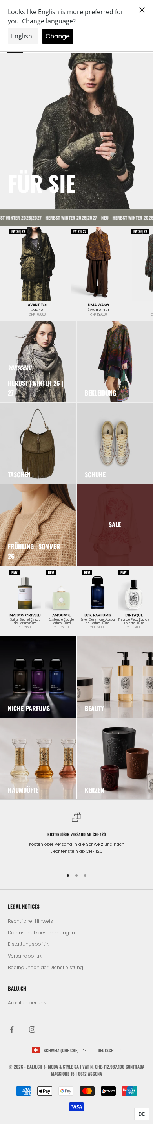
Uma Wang (98, 304)
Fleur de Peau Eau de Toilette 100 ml (133, 621)
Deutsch (106, 1050)
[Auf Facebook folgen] (12, 1029)
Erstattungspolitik (28, 944)
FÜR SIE (42, 183)
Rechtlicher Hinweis (30, 921)
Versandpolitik (25, 955)
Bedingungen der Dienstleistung (45, 967)
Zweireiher (98, 309)
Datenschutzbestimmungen (41, 932)
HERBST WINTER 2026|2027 (63, 217)
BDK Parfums (97, 615)
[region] (76, 837)
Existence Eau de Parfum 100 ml (61, 621)
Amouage (61, 615)
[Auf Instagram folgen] (32, 1029)
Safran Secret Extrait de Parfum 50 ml (25, 621)
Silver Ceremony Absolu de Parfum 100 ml (98, 621)
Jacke (37, 309)
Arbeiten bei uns (27, 1002)
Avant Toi (37, 304)
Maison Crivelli (25, 615)
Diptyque (134, 615)
